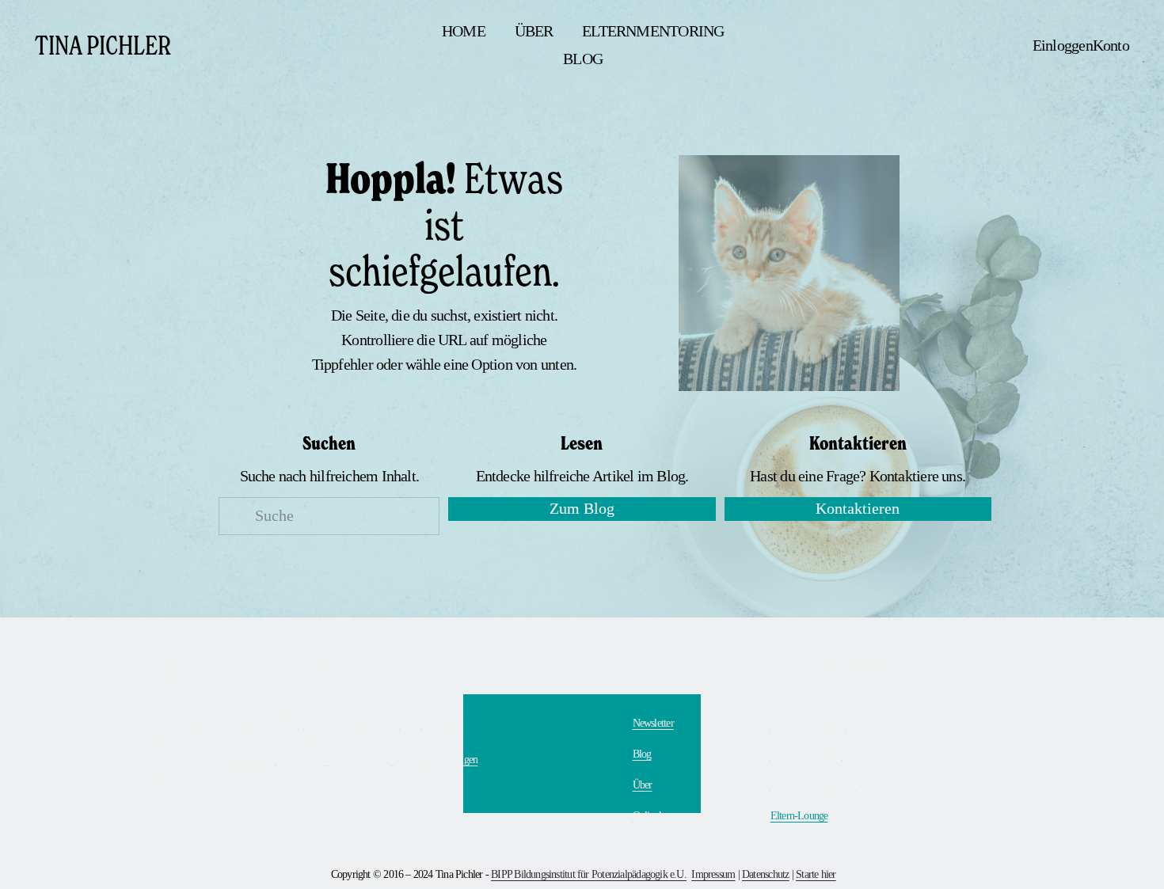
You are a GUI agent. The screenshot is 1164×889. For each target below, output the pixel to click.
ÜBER (534, 31)
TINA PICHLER (103, 44)
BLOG (583, 59)
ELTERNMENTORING (653, 31)
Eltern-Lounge (799, 815)
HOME (463, 31)
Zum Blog (582, 508)
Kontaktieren (858, 508)
